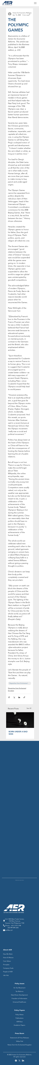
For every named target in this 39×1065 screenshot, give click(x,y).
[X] (19, 1060)
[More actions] (30, 14)
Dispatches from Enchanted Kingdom (20, 683)
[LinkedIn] (23, 1060)
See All (29, 708)
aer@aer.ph (9, 930)
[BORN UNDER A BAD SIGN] (20, 720)
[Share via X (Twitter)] (14, 697)
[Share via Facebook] (9, 697)
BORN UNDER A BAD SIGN (18, 732)
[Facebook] (16, 1060)
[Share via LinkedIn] (19, 697)
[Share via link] (24, 697)
